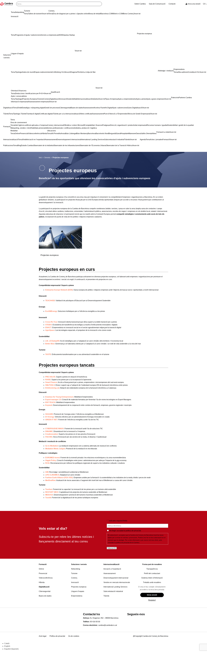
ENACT (48, 327)
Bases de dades (45, 596)
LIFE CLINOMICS (52, 475)
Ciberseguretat (44, 591)
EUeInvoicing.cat (52, 388)
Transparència (152, 569)
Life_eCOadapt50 (52, 341)
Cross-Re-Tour (51, 322)
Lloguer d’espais (77, 591)
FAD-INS (48, 437)
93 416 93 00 (95, 622)
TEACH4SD (50, 300)
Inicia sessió (152, 595)
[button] (103, 269)
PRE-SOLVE (50, 377)
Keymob (48, 405)
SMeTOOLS (50, 385)
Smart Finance (51, 382)
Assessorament (110, 573)
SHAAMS (49, 414)
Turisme (74, 573)
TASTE (48, 354)
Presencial (43, 573)
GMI (46, 472)
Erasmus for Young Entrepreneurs (59, 397)
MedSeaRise (50, 480)
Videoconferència (46, 578)
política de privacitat (133, 531)
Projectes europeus (50, 255)
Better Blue (49, 344)
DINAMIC (49, 431)
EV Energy (49, 417)
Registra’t (152, 600)
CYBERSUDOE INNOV (54, 428)
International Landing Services (115, 587)
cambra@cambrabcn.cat (107, 625)
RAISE (48, 380)
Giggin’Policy (50, 460)
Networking (75, 569)
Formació (43, 564)
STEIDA (48, 325)
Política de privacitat (57, 636)
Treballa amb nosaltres (152, 582)
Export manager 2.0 (53, 399)
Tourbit (48, 498)
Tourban (48, 489)
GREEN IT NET (51, 420)
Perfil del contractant (152, 573)
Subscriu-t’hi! (112, 548)
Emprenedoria (76, 596)
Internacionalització (111, 564)
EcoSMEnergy (51, 311)
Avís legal (42, 636)
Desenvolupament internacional (116, 578)
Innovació (75, 582)
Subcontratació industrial (113, 591)
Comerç (74, 578)
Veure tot (78, 51)
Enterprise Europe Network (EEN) (59, 290)
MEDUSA (49, 495)
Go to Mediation (51, 446)
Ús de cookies (73, 636)
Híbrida (42, 582)
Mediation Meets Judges (55, 449)
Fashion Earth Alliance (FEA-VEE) (59, 477)
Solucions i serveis (79, 564)
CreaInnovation (51, 434)
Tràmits (106, 596)
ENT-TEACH (50, 402)
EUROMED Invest (52, 458)
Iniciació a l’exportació (112, 569)
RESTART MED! (51, 492)
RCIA (47, 463)
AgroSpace (50, 330)
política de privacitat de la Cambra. (128, 542)
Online (41, 569)
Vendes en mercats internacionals (117, 582)
